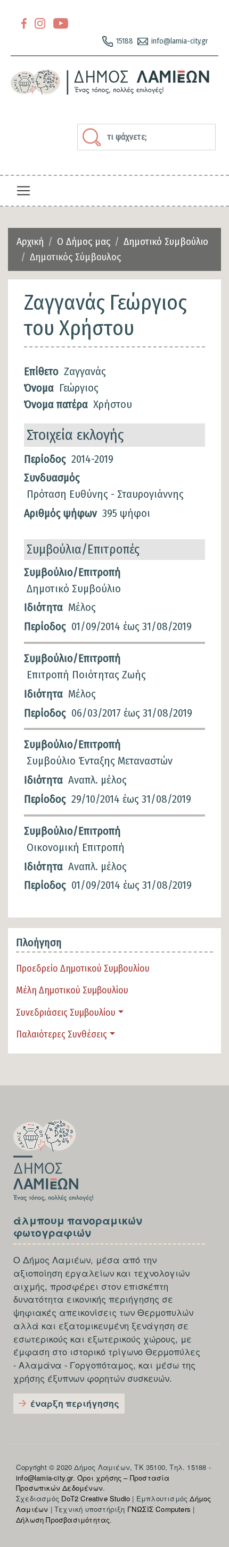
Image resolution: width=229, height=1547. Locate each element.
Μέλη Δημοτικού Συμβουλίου (72, 990)
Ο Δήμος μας (83, 241)
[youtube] (60, 22)
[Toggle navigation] (23, 190)
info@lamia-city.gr (179, 41)
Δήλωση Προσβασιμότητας (63, 1520)
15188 (124, 41)
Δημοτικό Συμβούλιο (166, 241)
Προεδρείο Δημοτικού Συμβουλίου (83, 968)
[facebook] (24, 22)
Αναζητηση (93, 137)
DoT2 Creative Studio (95, 1498)
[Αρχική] (110, 82)
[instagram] (40, 22)
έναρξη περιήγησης (74, 1403)
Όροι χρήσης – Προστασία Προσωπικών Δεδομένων (93, 1483)
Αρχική (30, 241)
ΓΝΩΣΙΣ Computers (159, 1509)
